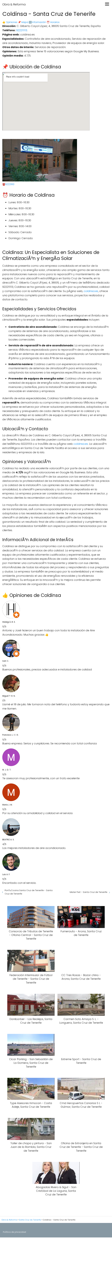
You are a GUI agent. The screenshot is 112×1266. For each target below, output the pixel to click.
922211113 (21, 30)
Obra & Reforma (14, 4)
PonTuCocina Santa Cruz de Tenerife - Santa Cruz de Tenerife (28, 892)
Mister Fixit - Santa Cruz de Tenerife (88, 892)
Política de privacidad (14, 1232)
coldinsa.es (91, 291)
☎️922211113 (8, 184)
